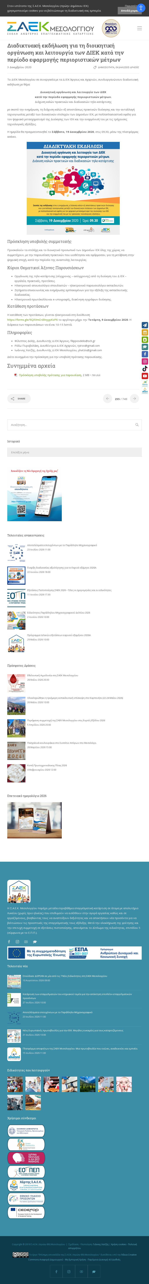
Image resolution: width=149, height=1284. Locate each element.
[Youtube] (145, 376)
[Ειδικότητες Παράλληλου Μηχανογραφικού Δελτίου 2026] (16, 621)
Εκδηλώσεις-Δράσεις (127, 67)
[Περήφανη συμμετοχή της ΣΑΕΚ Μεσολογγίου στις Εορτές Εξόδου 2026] (16, 728)
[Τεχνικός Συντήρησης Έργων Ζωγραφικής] (33, 1102)
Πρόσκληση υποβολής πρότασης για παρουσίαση (50, 375)
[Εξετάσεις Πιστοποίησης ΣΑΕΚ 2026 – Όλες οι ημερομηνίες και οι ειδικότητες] (16, 598)
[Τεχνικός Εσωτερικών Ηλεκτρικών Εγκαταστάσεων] (69, 1084)
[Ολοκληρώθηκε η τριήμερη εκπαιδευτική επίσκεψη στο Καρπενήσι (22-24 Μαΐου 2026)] (16, 706)
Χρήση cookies (118, 1244)
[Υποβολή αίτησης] (145, 325)
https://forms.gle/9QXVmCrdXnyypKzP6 (32, 319)
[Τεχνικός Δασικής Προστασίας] (87, 1084)
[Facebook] (145, 354)
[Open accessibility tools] (141, 8)
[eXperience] (145, 383)
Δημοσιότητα (106, 67)
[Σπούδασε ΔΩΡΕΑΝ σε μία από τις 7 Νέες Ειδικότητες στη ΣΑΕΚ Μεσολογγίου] (14, 981)
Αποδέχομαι (129, 10)
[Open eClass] (145, 347)
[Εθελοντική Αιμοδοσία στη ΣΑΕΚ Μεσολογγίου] (16, 683)
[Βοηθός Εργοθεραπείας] (106, 1084)
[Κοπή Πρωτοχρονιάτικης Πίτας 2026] (16, 773)
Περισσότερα (133, 6)
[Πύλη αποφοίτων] (145, 390)
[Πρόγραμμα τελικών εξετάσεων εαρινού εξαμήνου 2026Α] (16, 643)
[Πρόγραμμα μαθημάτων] (145, 332)
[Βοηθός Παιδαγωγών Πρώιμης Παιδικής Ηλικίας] (15, 1084)
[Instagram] (145, 361)
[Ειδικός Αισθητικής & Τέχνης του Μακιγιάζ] (124, 1084)
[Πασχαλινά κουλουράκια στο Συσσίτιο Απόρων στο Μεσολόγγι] (16, 751)
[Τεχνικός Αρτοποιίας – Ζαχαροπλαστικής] (51, 1084)
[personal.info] (145, 340)
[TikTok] (145, 369)
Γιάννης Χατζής (101, 1244)
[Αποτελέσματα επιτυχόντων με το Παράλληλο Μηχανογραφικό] (16, 553)
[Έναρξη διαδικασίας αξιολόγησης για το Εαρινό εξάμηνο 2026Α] (16, 576)
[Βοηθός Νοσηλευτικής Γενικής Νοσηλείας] (33, 1084)
